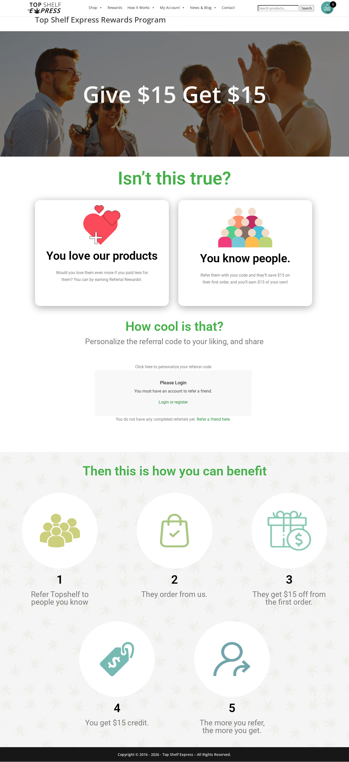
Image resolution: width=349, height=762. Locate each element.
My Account (170, 7)
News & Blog (201, 7)
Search (307, 8)
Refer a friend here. (214, 419)
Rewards (115, 7)
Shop (93, 7)
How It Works (138, 7)
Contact (228, 7)
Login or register (173, 402)
